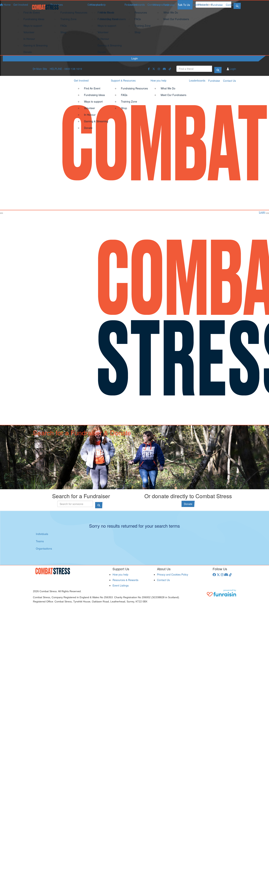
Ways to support (107, 25)
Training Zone (142, 25)
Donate (102, 52)
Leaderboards (200, 4)
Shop (137, 32)
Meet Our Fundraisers (176, 19)
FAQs (137, 19)
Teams (40, 541)
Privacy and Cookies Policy (172, 574)
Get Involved (94, 4)
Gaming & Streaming (110, 45)
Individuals (42, 534)
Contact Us (232, 5)
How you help (161, 4)
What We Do (170, 12)
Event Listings (121, 585)
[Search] (218, 70)
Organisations (44, 548)
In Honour (103, 39)
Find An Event (106, 12)
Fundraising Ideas (108, 19)
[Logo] (46, 7)
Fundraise (217, 5)
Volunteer (103, 32)
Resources (130, 4)
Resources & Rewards (125, 580)
